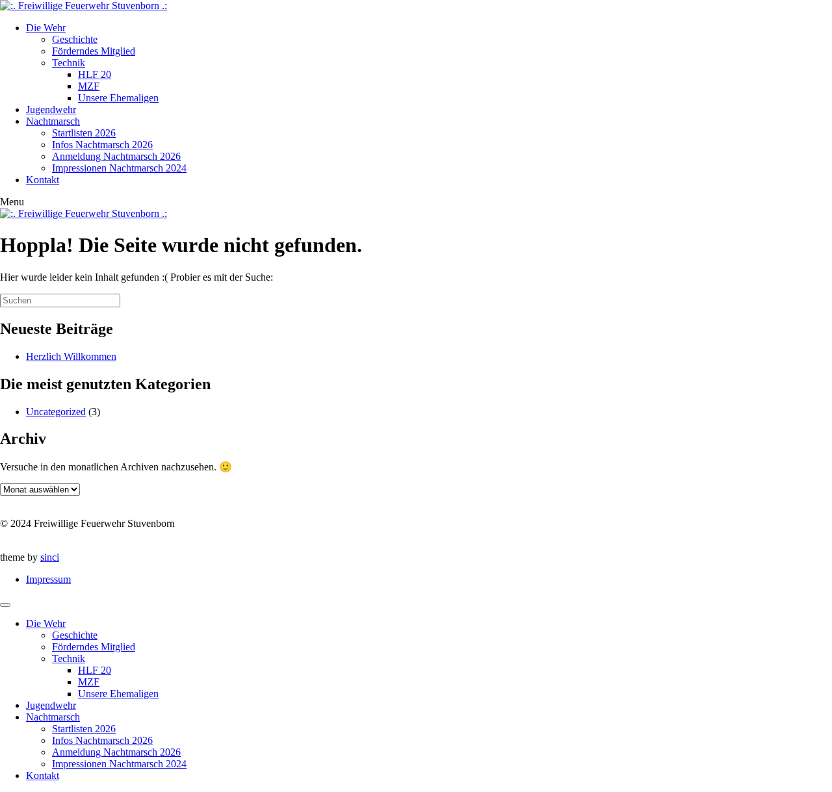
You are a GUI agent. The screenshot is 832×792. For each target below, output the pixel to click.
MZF (88, 86)
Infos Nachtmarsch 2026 (102, 144)
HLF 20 (94, 74)
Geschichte (75, 39)
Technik (68, 62)
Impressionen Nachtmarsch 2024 (119, 167)
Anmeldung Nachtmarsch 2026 (116, 156)
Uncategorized (56, 411)
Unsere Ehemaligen (118, 97)
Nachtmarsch (53, 121)
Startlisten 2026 (84, 132)
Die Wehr (46, 27)
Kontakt (42, 179)
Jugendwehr (51, 109)
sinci (49, 557)
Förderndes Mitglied (93, 51)
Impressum (48, 579)
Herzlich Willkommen (71, 356)
